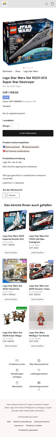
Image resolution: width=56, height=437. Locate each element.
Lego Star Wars (31, 71)
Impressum (18, 426)
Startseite (7, 71)
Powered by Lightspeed (28, 430)
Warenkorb (17, 386)
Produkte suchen (17, 364)
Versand (7, 106)
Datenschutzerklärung (22, 422)
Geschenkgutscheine (38, 388)
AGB (8, 422)
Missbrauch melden (34, 426)
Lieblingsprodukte (39, 373)
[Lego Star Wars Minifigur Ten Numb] (41, 317)
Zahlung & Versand (41, 422)
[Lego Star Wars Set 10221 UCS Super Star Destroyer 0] (28, 42)
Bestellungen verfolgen (17, 375)
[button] (4, 4)
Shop (17, 71)
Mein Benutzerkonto (39, 364)
